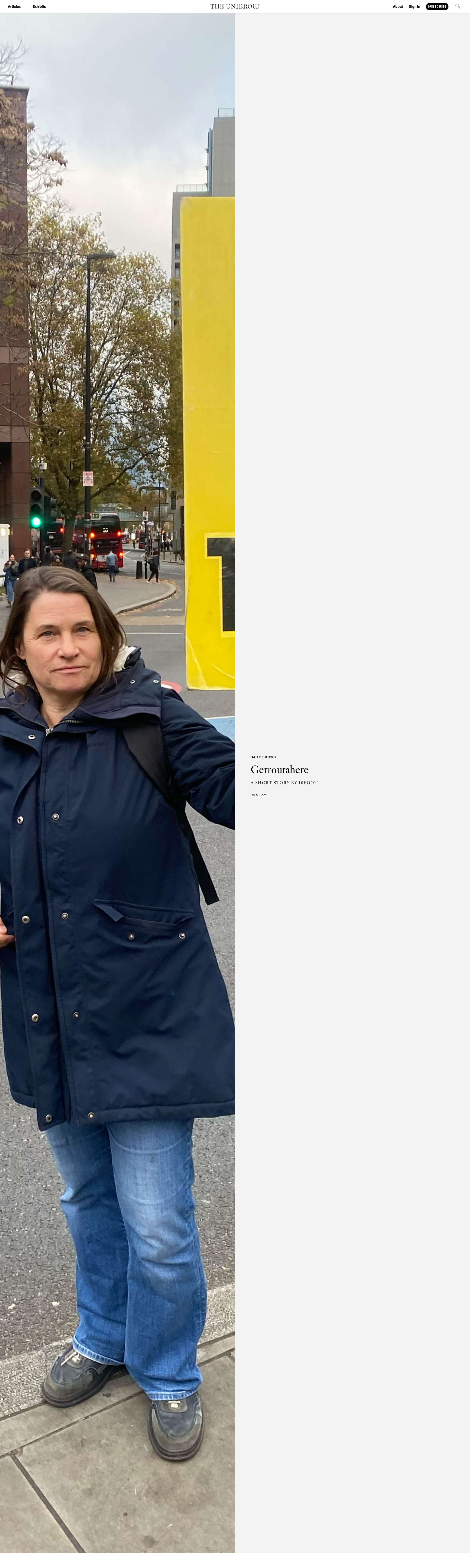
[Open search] (458, 7)
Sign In (414, 6)
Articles (14, 6)
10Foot (261, 795)
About (398, 6)
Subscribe (437, 6)
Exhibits (39, 6)
